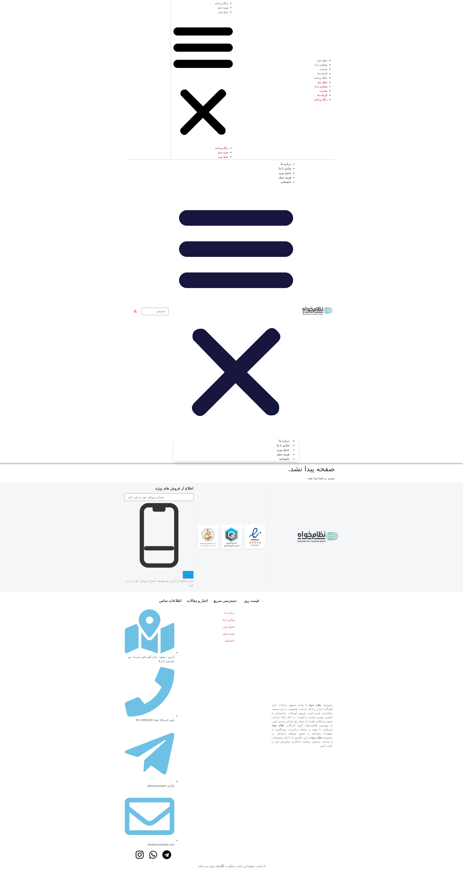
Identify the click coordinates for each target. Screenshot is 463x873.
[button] (203, 80)
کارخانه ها (322, 73)
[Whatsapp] (153, 854)
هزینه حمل (223, 7)
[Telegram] (166, 854)
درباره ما (286, 163)
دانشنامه (286, 182)
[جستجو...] (155, 311)
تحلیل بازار (322, 60)
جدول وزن (223, 12)
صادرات (323, 69)
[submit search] (135, 311)
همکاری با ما (321, 65)
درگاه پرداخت (320, 78)
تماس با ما (285, 168)
